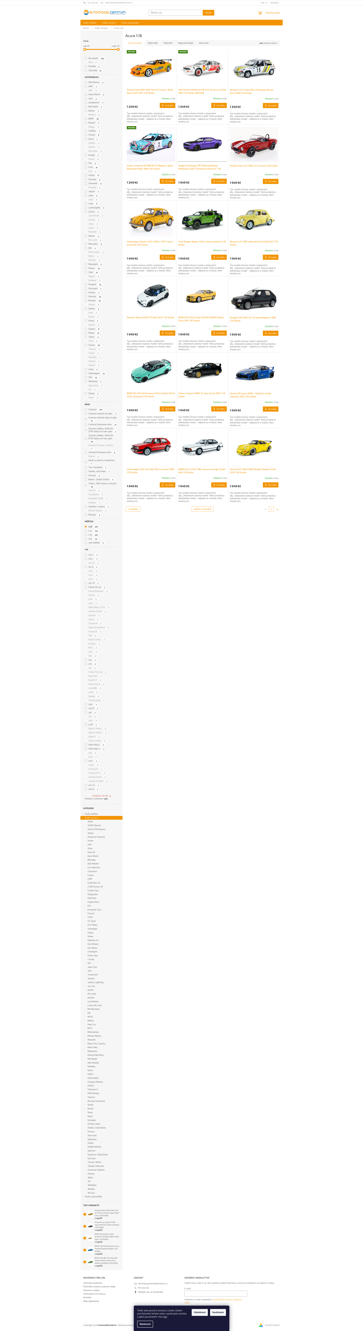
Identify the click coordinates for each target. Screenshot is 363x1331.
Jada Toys (92, 967)
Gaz (92, 171)
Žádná (93, 393)
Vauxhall (94, 357)
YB (89, 1181)
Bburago (92, 860)
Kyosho (91, 998)
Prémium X (93, 1089)
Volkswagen (96, 373)
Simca (93, 317)
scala (92, 692)
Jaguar (93, 191)
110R (92, 724)
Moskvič (94, 260)
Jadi (89, 971)
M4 (89, 1013)
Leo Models (93, 1001)
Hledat (208, 12)
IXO (89, 963)
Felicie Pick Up (97, 672)
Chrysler (94, 187)
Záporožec (95, 385)
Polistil (91, 1085)
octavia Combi (97, 611)
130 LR (93, 583)
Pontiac (93, 292)
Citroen (93, 135)
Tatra (92, 341)
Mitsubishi (95, 264)
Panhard (94, 280)
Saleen (93, 305)
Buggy (93, 127)
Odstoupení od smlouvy (94, 1294)
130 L (92, 579)
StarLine (91, 1151)
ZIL (91, 389)
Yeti (92, 635)
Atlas (90, 848)
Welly (90, 1177)
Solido (90, 1143)
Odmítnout (200, 1312)
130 (91, 712)
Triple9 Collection (96, 1166)
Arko (90, 844)
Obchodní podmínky (92, 1283)
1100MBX (94, 688)
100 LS (93, 785)
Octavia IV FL (96, 773)
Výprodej (94, 70)
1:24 (93, 531)
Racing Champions (96, 1101)
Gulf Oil (93, 490)
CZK (263, 3)
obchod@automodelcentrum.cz (152, 1283)
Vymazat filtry (100, 796)
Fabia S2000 (96, 684)
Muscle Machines (96, 1055)
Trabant (94, 349)
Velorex (93, 361)
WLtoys (91, 1193)
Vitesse (91, 1174)
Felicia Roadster (97, 591)
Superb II (94, 680)
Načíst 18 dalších (202, 509)
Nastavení (145, 1324)
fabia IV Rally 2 (97, 732)
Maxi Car (92, 1024)
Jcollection (93, 975)
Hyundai (94, 179)
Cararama (92, 871)
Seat (92, 313)
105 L (92, 559)
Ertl (89, 906)
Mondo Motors (94, 1036)
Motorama (92, 1051)
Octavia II (94, 631)
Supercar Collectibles (98, 1154)
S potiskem (95, 494)
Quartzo (91, 1097)
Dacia (92, 139)
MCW (90, 1017)
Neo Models (93, 1063)
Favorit (93, 595)
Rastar (91, 1105)
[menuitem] (89, 22)
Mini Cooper (96, 252)
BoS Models (93, 864)
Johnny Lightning (96, 982)
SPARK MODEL (95, 1147)
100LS (93, 789)
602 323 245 (143, 1288)
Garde (93, 619)
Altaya (91, 833)
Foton (93, 397)
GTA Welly (92, 925)
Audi (92, 98)
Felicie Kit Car (96, 587)
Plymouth (94, 288)
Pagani (93, 276)
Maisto (91, 1020)
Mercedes (95, 244)
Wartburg (94, 381)
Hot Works (92, 948)
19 (277, 509)
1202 (92, 757)
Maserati (94, 232)
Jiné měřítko (96, 543)
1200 (92, 571)
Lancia (93, 212)
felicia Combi (96, 639)
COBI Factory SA (95, 887)
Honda (93, 175)
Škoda (93, 333)
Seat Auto (92, 1135)
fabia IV (94, 737)
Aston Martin (96, 94)
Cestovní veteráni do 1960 (102, 413)
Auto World (93, 856)
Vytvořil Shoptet (272, 1325)
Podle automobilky (93, 1196)
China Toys (93, 955)
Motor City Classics (97, 1043)
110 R (92, 567)
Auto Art (91, 852)
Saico (90, 1116)
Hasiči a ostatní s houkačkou (101, 461)
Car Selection (94, 867)
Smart (93, 321)
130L (92, 720)
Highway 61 (93, 940)
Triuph (93, 353)
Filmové (94, 475)
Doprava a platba (91, 1290)
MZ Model (92, 1059)
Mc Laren (94, 240)
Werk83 (91, 1189)
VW (92, 377)
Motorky (94, 515)
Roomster (94, 676)
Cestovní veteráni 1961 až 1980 (102, 419)
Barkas (93, 111)
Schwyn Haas (94, 1124)
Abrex (90, 821)
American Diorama (96, 837)
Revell (90, 1108)
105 (91, 660)
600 (92, 656)
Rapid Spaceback (98, 627)
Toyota (94, 345)
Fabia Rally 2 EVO (98, 607)
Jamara (91, 978)
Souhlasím (218, 1312)
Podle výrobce (91, 818)
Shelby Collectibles (97, 1128)
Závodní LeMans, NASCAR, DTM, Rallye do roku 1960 (102, 430)
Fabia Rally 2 (96, 749)
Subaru (93, 329)
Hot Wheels (93, 944)
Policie (93, 456)
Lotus (93, 224)
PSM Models (93, 1093)
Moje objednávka (91, 1301)
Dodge (93, 155)
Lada (92, 203)
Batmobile (95, 106)
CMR (90, 879)
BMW (93, 119)
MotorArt (92, 1040)
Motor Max (92, 1047)
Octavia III (94, 623)
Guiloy (90, 933)
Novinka (93, 66)
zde (165, 1316)
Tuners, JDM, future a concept (102, 484)
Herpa (90, 936)
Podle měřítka (91, 814)
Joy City (91, 986)
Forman (94, 644)
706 (92, 753)
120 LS (93, 563)
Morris (93, 256)
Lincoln (93, 220)
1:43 (93, 535)
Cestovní (95, 409)
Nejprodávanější (185, 43)
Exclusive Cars (94, 910)
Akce (92, 62)
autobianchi (95, 102)
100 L (92, 555)
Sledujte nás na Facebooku (150, 1292)
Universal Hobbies (96, 1170)
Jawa (92, 195)
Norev (90, 1070)
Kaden (91, 990)
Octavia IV (95, 769)
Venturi (93, 365)
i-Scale (91, 959)
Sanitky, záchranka (98, 471)
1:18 (93, 526)
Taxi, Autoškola (97, 467)
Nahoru (134, 509)
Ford (92, 167)
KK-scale (92, 994)
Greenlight (92, 929)
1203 (92, 603)
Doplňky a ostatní (98, 506)
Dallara (93, 143)
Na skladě (96, 58)
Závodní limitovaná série (101, 452)
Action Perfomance (96, 829)
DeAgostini (93, 894)
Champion (92, 952)
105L (92, 704)
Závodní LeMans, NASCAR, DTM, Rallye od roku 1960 (100, 438)
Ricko (90, 1112)
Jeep (92, 199)
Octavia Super (97, 777)
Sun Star (92, 1158)
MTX (92, 648)
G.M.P (90, 917)
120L (92, 652)
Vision (93, 765)
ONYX (90, 1074)
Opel (93, 272)
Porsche (94, 296)
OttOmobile (93, 1078)
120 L (92, 575)
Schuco (91, 1131)
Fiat (92, 163)
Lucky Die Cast (95, 1005)
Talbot (93, 337)
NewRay (91, 1066)
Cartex (91, 875)
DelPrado (92, 898)
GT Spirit (92, 921)
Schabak (92, 1120)
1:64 (92, 539)
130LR (93, 708)
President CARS (97, 498)
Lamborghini (96, 208)
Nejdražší (168, 43)
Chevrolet (94, 183)
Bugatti (93, 123)
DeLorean (94, 151)
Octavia (94, 615)
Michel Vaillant (97, 510)
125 (91, 668)
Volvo (92, 369)
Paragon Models (95, 1082)
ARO (92, 90)
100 (92, 664)
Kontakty (87, 1297)
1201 (92, 599)
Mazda (93, 236)
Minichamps (93, 1032)
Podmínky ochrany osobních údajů (99, 1286)
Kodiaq (93, 696)
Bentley (94, 115)
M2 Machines (94, 1009)
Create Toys (93, 890)
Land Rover (95, 216)
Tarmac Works (94, 1162)
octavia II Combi (97, 781)
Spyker (93, 325)
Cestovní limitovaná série (102, 424)
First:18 (91, 913)
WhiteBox (92, 1185)
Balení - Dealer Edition (100, 479)
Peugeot (94, 284)
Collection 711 (94, 883)
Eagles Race (93, 902)
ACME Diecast (94, 825)
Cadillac (94, 131)
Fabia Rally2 (96, 745)
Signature (92, 1139)
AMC (92, 86)
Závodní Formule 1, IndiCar (100, 446)
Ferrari (93, 159)
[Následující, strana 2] (271, 509)
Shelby (93, 309)
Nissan (93, 268)
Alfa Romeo (95, 82)
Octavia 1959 (96, 700)
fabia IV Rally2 (97, 728)
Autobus (94, 502)
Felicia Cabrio (96, 741)
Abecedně (204, 43)
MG (91, 248)
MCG (90, 1028)
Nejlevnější (153, 43)
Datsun (93, 147)
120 (92, 716)
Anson (90, 841)
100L (92, 761)
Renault (94, 300)
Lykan (93, 228)
